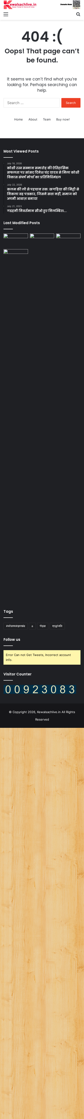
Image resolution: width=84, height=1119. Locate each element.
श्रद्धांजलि (57, 626)
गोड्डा (43, 626)
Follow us (12, 639)
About (32, 119)
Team (47, 119)
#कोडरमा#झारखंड (15, 626)
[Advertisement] (42, 923)
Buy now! (63, 119)
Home (18, 119)
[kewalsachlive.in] (42, 4)
